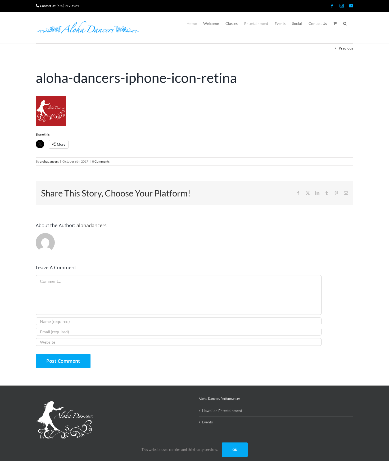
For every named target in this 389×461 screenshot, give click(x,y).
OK (234, 449)
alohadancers (49, 161)
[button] (345, 23)
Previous (346, 48)
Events (207, 422)
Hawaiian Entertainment (222, 410)
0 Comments (101, 161)
